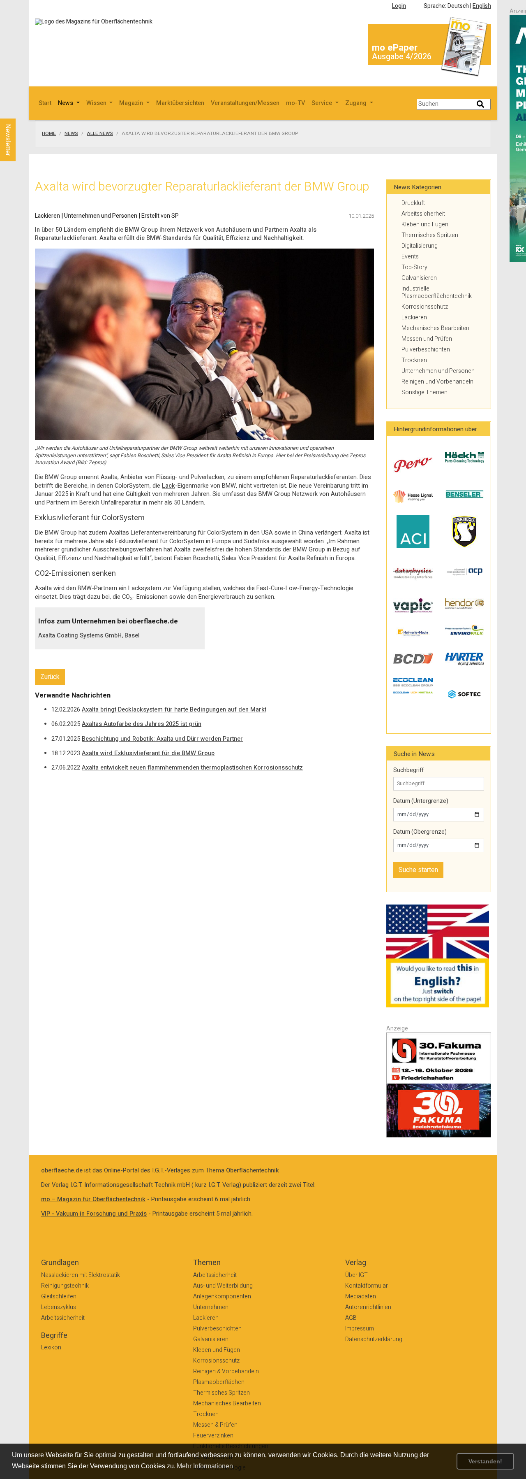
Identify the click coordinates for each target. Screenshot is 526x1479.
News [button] (66, 103)
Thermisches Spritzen (429, 235)
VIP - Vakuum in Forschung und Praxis (94, 1213)
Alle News (100, 133)
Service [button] (322, 103)
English (482, 6)
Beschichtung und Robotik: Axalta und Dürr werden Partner (162, 739)
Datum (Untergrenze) (420, 801)
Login (399, 6)
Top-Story (414, 267)
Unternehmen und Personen (438, 371)
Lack (168, 485)
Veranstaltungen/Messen (245, 103)
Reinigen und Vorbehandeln (437, 381)
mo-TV (295, 103)
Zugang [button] (356, 103)
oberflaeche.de (62, 1170)
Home (49, 133)
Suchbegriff (408, 770)
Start (45, 103)
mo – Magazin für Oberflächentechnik (93, 1199)
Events (410, 256)
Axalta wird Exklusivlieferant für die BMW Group (148, 753)
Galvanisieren (419, 278)
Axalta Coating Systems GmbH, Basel (89, 635)
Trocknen (414, 360)
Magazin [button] (132, 103)
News (71, 133)
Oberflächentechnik (252, 1170)
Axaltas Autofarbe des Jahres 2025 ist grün (141, 724)
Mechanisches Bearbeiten (435, 328)
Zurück (50, 677)
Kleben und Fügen (424, 224)
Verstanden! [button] (485, 1461)
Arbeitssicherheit (423, 213)
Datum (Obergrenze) (420, 832)
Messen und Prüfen (426, 339)
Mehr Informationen (205, 1466)
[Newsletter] (21, 111)
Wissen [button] (97, 103)
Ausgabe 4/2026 (401, 57)
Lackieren (414, 317)
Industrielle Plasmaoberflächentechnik (436, 292)
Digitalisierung (419, 246)
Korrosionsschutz (424, 306)
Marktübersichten (180, 103)
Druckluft (413, 203)
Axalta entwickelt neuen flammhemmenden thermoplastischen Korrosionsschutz (192, 767)
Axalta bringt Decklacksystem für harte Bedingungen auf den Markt (174, 709)
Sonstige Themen (424, 392)
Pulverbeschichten (425, 349)
